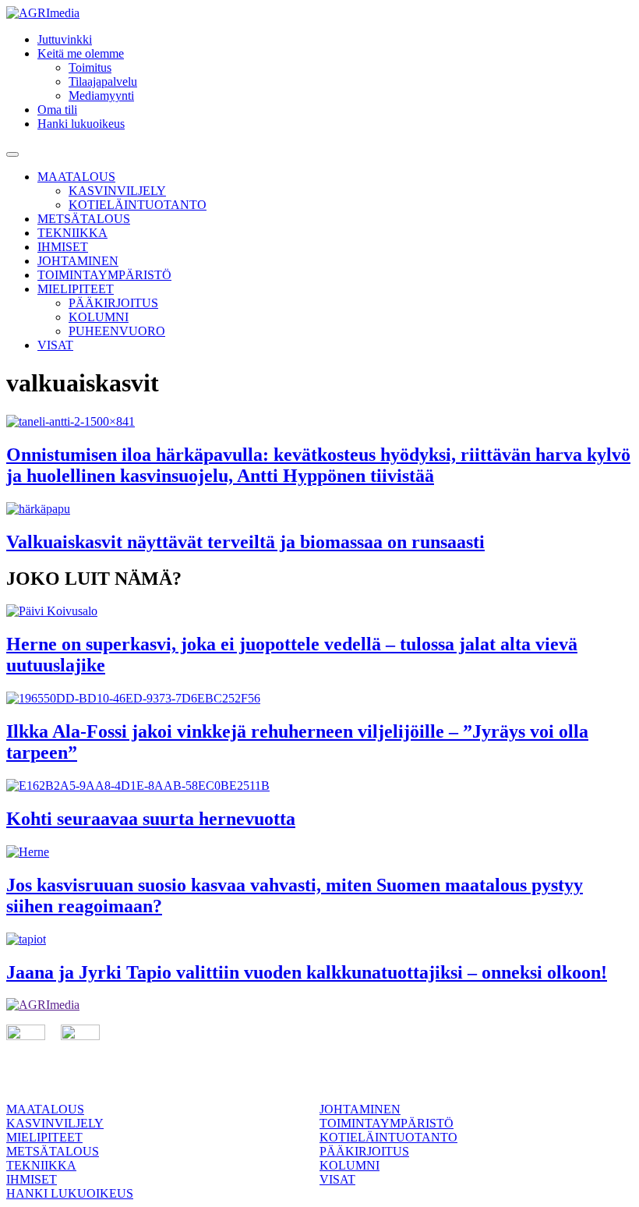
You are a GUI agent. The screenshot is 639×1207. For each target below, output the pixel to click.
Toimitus (90, 67)
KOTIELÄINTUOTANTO (138, 204)
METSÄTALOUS (83, 218)
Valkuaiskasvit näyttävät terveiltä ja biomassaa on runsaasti (245, 542)
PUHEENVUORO (117, 331)
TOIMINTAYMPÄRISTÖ (104, 274)
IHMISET (62, 246)
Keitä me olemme (80, 53)
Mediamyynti (101, 95)
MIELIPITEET (75, 289)
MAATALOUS (76, 176)
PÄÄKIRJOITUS (113, 303)
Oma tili (57, 109)
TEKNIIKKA (72, 232)
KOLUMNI (99, 317)
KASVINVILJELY (117, 190)
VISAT (55, 345)
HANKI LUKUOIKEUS (69, 1193)
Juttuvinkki (64, 39)
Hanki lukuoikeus (81, 123)
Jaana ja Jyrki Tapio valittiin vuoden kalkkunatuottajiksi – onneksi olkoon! (306, 972)
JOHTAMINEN (77, 260)
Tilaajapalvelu (103, 81)
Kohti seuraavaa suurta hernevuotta (150, 819)
